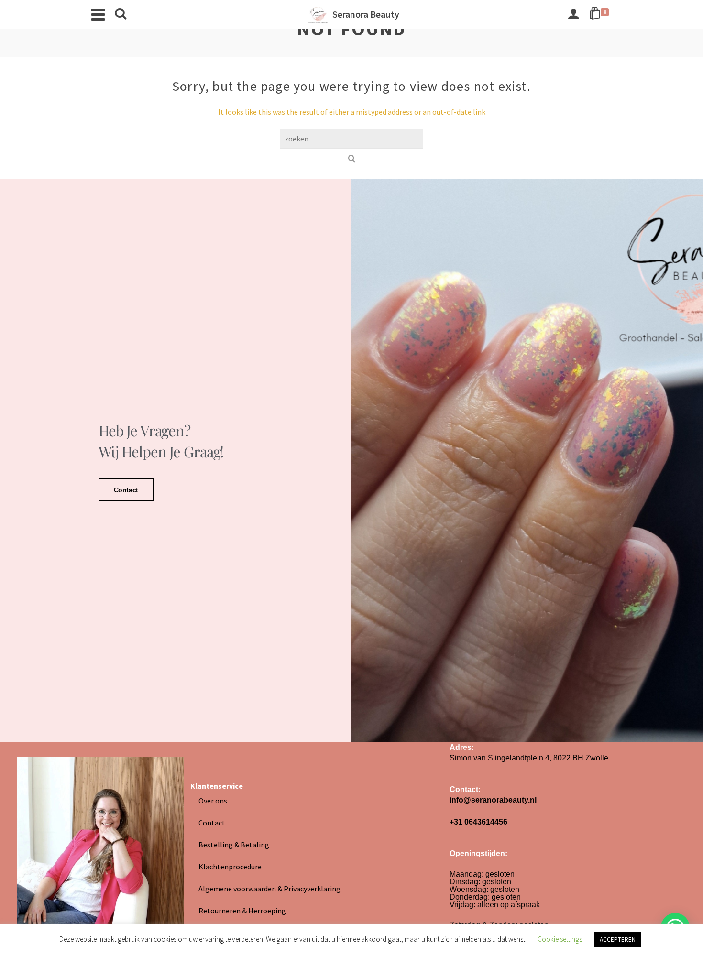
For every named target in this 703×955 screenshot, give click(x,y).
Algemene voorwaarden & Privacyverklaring (269, 888)
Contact (126, 490)
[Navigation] (98, 14)
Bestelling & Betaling (233, 844)
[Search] (120, 14)
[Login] (573, 14)
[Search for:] (351, 138)
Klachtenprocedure (230, 866)
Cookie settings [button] (560, 939)
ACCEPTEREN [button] (618, 939)
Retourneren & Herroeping (242, 910)
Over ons (212, 800)
